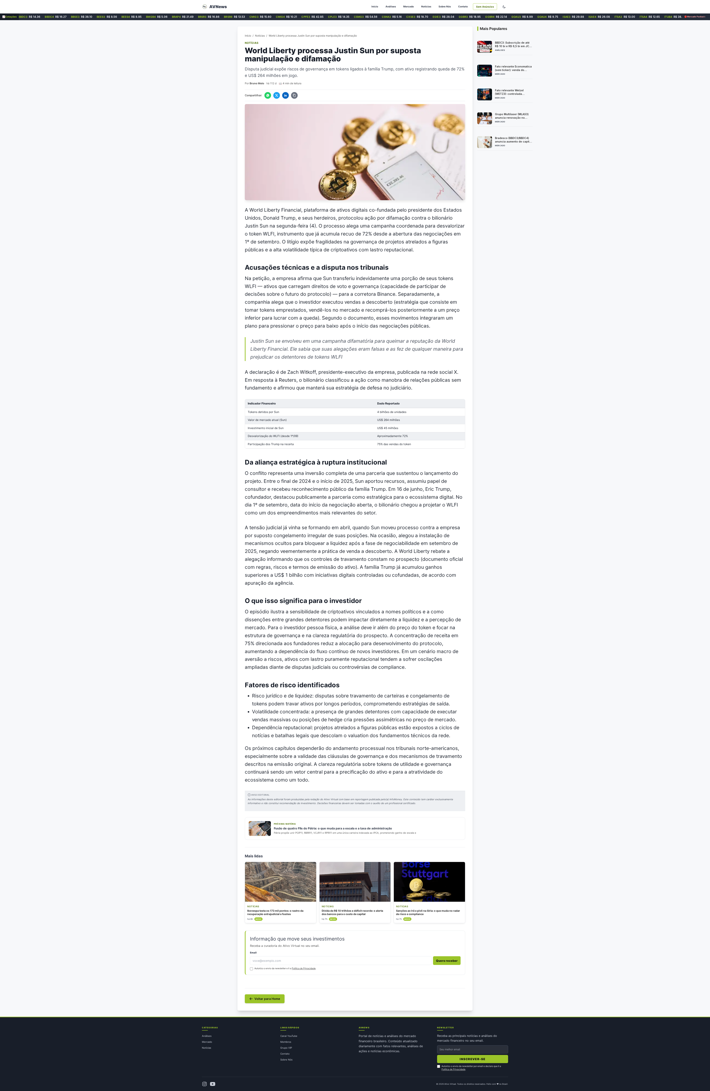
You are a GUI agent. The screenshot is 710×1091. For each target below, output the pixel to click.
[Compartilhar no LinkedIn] (285, 95)
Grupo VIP (286, 1047)
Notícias (426, 6)
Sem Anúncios (485, 6)
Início (374, 6)
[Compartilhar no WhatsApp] (267, 95)
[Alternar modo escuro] (504, 7)
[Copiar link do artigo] (294, 95)
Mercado (408, 6)
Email (253, 952)
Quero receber (447, 961)
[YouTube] (212, 1084)
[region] (355, 423)
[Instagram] (204, 1084)
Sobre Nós (445, 6)
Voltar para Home (267, 999)
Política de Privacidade (304, 968)
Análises (391, 6)
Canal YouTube (288, 1035)
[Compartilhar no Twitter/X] (276, 95)
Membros (285, 1041)
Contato (463, 6)
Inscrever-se (472, 1059)
